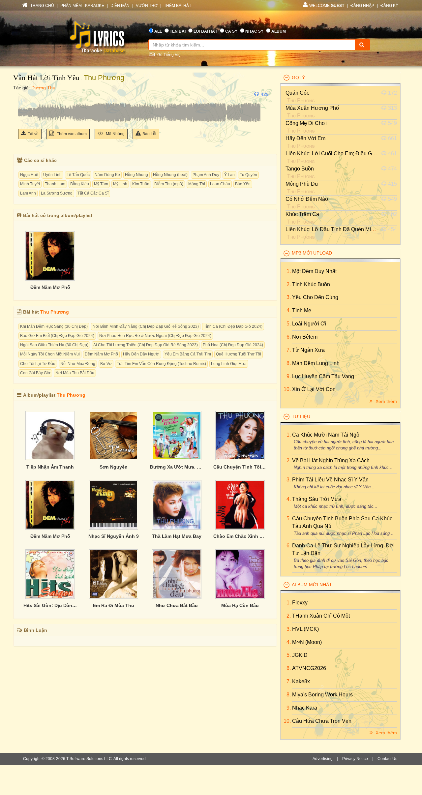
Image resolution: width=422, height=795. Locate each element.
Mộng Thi (196, 184)
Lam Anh (28, 193)
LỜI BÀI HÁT (205, 31)
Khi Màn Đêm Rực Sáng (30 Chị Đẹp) (54, 326)
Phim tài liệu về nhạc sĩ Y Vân (330, 479)
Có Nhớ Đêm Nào (307, 199)
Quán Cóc (297, 93)
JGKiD (300, 655)
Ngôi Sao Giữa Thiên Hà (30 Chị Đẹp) (54, 345)
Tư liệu (301, 416)
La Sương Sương (57, 193)
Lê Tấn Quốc (78, 174)
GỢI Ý (298, 77)
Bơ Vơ (106, 363)
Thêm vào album (71, 134)
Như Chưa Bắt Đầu (177, 605)
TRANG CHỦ (41, 5)
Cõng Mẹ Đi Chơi (306, 123)
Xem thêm (385, 401)
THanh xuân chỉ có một (321, 616)
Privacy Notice (355, 758)
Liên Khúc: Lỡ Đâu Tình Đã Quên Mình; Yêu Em (342, 229)
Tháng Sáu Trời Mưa (316, 499)
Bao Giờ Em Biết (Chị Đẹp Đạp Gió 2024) (57, 335)
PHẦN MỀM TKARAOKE (82, 5)
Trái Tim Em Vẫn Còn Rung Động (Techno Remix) (161, 363)
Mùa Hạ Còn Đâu (240, 605)
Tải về (33, 134)
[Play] (24, 94)
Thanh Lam (55, 184)
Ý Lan (229, 174)
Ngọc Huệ (29, 174)
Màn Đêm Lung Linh (316, 363)
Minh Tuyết (30, 184)
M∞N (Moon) (307, 642)
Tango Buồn (300, 168)
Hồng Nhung (136, 174)
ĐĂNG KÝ (389, 5)
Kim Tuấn (140, 184)
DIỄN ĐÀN (120, 5)
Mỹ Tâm (101, 184)
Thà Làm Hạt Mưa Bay (176, 536)
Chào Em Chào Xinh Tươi (240, 536)
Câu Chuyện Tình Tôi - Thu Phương (240, 467)
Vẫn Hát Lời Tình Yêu (46, 78)
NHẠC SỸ (254, 31)
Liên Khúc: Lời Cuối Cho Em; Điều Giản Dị (336, 153)
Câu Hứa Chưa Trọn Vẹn (321, 721)
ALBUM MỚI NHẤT (312, 584)
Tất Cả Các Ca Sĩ (92, 193)
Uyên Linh (52, 174)
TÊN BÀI (178, 31)
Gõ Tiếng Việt (169, 54)
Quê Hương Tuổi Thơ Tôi (238, 354)
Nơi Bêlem (304, 337)
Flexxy (300, 602)
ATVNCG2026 (309, 668)
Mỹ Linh (120, 184)
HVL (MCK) (305, 629)
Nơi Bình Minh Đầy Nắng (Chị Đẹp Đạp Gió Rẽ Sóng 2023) (146, 326)
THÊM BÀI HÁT (177, 5)
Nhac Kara (304, 708)
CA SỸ (231, 31)
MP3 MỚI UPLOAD (312, 253)
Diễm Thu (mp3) (168, 184)
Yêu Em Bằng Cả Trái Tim (188, 354)
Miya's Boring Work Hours (322, 694)
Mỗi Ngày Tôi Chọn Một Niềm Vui (50, 354)
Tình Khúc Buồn (311, 284)
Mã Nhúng (115, 134)
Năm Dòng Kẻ (107, 174)
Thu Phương (104, 78)
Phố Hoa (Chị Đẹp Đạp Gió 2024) (233, 345)
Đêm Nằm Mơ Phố (50, 287)
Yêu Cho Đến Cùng (315, 297)
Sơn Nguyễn (114, 467)
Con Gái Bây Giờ (35, 373)
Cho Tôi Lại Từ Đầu (37, 363)
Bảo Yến (243, 184)
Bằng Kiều (79, 184)
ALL (158, 31)
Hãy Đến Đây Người (141, 354)
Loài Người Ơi (309, 323)
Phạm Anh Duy (206, 174)
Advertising (323, 758)
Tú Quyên (248, 174)
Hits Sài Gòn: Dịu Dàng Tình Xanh (50, 605)
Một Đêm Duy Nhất (314, 271)
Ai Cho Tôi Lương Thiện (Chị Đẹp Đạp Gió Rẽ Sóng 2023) (145, 345)
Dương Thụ (43, 87)
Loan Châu (220, 184)
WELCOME (326, 5)
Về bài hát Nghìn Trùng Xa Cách (331, 460)
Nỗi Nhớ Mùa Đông (77, 363)
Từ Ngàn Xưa (308, 350)
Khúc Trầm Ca (302, 214)
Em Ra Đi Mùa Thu (113, 605)
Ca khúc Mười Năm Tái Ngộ (325, 435)
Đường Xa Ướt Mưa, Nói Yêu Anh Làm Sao (176, 467)
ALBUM (278, 31)
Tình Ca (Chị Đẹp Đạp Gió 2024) (233, 326)
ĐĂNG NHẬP (362, 5)
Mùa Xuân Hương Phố (312, 108)
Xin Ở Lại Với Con (314, 389)
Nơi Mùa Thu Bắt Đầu (74, 373)
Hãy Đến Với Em (305, 138)
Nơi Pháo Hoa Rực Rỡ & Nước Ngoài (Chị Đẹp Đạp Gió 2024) (155, 335)
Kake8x (301, 681)
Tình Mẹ (301, 310)
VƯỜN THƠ (147, 5)
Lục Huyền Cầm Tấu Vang (323, 376)
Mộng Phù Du (302, 184)
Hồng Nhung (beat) (170, 174)
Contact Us (387, 758)
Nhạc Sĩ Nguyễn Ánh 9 (113, 536)
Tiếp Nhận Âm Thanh (50, 467)
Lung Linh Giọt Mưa (229, 363)
